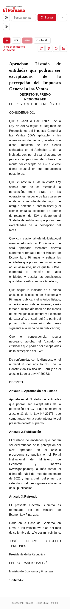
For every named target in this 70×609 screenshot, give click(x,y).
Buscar (49, 17)
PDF (16, 40)
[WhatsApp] (56, 48)
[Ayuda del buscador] (6, 17)
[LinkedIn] (63, 48)
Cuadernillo (42, 40)
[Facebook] (48, 48)
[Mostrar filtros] (62, 17)
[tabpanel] (35, 323)
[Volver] (6, 40)
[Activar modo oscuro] (6, 26)
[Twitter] (41, 48)
